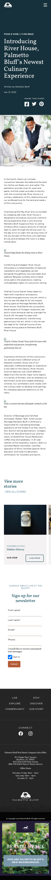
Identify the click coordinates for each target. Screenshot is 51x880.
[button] (47, 825)
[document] (25, 440)
